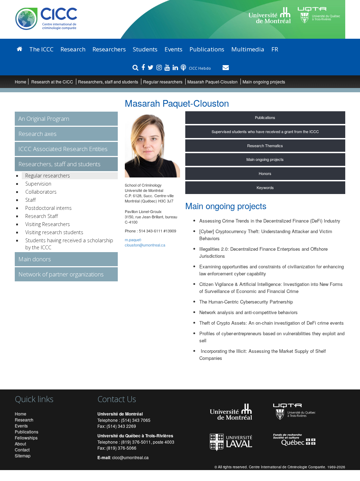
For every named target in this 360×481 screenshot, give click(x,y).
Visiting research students (54, 232)
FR (274, 49)
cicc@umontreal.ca (130, 457)
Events (173, 49)
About (20, 443)
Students (145, 49)
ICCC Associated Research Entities (63, 149)
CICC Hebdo (200, 68)
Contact (22, 449)
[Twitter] (151, 67)
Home (20, 82)
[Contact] (226, 67)
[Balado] (184, 67)
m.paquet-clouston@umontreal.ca (145, 242)
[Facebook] (144, 67)
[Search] (136, 67)
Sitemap (23, 455)
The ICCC (41, 49)
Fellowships (26, 438)
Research (72, 49)
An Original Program (43, 118)
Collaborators (41, 191)
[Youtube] (168, 67)
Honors (265, 173)
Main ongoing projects (265, 159)
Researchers (109, 49)
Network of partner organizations (61, 274)
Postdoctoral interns (48, 208)
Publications (206, 49)
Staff (30, 199)
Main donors (34, 259)
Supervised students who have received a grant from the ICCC (265, 131)
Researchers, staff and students (108, 82)
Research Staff (41, 216)
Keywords (265, 187)
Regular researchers (162, 82)
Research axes (37, 134)
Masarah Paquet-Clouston (212, 82)
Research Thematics (265, 145)
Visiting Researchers (47, 224)
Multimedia (247, 49)
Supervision (38, 183)
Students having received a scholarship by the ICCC (69, 244)
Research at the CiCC (52, 82)
